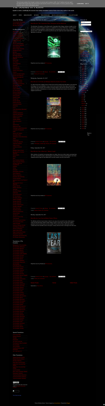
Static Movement (16, 208)
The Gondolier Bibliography (19, 22)
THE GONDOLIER (45, 15)
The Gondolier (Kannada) (18, 285)
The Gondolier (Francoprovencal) (17, 264)
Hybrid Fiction (16, 124)
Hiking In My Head (84, 52)
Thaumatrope (16, 218)
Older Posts (73, 283)
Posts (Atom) (40, 285)
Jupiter (14, 138)
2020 (83, 77)
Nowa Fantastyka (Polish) (18, 161)
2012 (83, 115)
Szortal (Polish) (16, 213)
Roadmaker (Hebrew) (18, 373)
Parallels (15, 338)
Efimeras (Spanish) (17, 92)
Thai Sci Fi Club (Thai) (18, 216)
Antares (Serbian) (17, 40)
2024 (83, 69)
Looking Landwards (17, 146)
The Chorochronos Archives (19, 220)
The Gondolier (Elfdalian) (18, 260)
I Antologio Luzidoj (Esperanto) (20, 128)
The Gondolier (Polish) (18, 304)
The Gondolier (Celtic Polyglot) (20, 253)
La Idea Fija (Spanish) (18, 141)
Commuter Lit (16, 67)
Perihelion (15, 169)
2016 (83, 107)
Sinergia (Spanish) (17, 201)
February (84, 103)
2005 (83, 128)
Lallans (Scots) (16, 145)
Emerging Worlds (17, 93)
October (83, 88)
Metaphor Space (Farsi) (18, 150)
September (84, 90)
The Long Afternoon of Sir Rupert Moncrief (86, 41)
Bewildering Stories (17, 50)
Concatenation (16, 68)
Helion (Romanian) (17, 121)
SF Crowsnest (48, 63)
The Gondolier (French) (18, 266)
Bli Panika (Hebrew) (17, 55)
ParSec (14, 168)
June (83, 96)
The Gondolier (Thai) (17, 321)
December (84, 84)
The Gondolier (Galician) (18, 270)
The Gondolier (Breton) (18, 250)
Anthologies (37, 143)
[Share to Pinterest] (64, 72)
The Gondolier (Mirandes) (19, 299)
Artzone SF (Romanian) (18, 43)
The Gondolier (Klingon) (18, 287)
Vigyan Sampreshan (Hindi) (19, 232)
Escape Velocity (16, 100)
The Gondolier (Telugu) (18, 319)
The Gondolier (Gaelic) (18, 268)
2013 (83, 113)
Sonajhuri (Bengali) (17, 206)
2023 (83, 71)
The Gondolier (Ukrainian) (19, 323)
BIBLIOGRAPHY (28, 15)
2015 (83, 109)
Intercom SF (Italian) (17, 133)
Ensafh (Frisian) (16, 97)
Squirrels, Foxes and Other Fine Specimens (85, 38)
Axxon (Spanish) (16, 47)
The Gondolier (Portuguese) (19, 306)
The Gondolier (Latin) (18, 290)
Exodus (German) (17, 102)
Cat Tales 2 (15, 61)
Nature (14, 156)
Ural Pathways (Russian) (18, 226)
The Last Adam (16, 346)
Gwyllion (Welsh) (16, 119)
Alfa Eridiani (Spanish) (18, 35)
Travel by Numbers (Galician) (19, 376)
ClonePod (15, 65)
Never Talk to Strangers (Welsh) (20, 371)
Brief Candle (15, 60)
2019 (83, 79)
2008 (83, 122)
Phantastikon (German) (18, 171)
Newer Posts (35, 283)
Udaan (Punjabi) (16, 223)
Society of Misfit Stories (18, 204)
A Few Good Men (17, 334)
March (83, 101)
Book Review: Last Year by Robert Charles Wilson (44, 218)
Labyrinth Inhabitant (17, 143)
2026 (83, 66)
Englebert (82, 51)
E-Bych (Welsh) (16, 88)
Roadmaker (15, 339)
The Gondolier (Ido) (17, 277)
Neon (14, 158)
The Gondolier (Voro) (17, 325)
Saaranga (15, 189)
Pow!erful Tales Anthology (18, 176)
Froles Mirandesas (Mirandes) (19, 109)
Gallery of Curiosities (17, 116)
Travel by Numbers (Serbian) (19, 378)
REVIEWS (36, 15)
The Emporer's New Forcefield (20, 343)
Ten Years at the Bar (17, 341)
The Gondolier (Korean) (18, 289)
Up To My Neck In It (17, 351)
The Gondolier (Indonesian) (19, 278)
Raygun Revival (16, 185)
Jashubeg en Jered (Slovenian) (20, 136)
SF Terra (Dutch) (16, 196)
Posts (83, 22)
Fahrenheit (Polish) (17, 104)
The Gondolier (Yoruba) (18, 328)
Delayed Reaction (17, 336)
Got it (87, 3)
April (83, 99)
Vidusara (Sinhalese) (17, 228)
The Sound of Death (85, 54)
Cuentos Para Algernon (18, 75)
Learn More (80, 3)
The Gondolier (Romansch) (19, 309)
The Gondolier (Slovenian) (19, 316)
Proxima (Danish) (17, 178)
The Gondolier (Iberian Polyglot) (20, 275)
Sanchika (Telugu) (17, 191)
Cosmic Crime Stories (18, 70)
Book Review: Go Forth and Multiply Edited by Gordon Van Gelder (48, 81)
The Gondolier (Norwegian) (19, 301)
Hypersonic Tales (17, 126)
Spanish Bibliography (17, 23)
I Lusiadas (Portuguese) (18, 129)
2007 (83, 124)
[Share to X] (61, 72)
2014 (83, 111)
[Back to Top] (104, 405)
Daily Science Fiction (17, 80)
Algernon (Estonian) (17, 36)
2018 (83, 81)
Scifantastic (15, 192)
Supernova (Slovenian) (18, 211)
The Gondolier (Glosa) (18, 271)
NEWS (20, 15)
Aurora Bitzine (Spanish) (18, 45)
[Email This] (58, 72)
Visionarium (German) (18, 233)
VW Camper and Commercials (20, 235)
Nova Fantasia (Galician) (18, 160)
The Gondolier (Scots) (18, 313)
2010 (83, 119)
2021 (83, 75)
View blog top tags (17, 395)
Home (54, 283)
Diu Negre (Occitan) (17, 85)
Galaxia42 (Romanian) (18, 114)
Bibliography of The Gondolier (19, 245)
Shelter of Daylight (17, 199)
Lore (14, 148)
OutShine (15, 166)
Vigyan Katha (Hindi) (17, 230)
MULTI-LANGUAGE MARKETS (59, 15)
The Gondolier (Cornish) (18, 255)
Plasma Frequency (17, 175)
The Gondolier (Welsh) (18, 326)
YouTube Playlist (84, 43)
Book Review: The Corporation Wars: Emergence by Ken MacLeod (48, 23)
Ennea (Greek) (16, 95)
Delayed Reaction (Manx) (18, 359)
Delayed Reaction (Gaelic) (19, 357)
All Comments (85, 24)
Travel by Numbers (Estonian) (19, 375)
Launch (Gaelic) (16, 369)
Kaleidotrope (16, 140)
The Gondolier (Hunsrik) (18, 273)
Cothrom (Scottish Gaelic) (18, 73)
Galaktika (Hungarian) (18, 112)
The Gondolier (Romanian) (19, 307)
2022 (83, 73)
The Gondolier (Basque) (18, 248)
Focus (14, 107)
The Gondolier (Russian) (18, 311)
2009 (83, 121)
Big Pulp (15, 52)
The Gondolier (16, 344)
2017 (83, 83)
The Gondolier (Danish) (18, 257)
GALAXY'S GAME (73, 15)
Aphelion (15, 41)
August (83, 92)
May (83, 97)
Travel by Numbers (84, 56)
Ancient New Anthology (18, 38)
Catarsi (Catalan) (17, 63)
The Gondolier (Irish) (17, 280)
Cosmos (15, 72)
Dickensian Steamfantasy (18, 83)
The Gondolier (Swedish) (18, 318)
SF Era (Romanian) (17, 194)
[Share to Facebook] (62, 72)
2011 (83, 117)
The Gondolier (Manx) (18, 297)
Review (36, 73)
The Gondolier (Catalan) (18, 251)
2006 (83, 126)
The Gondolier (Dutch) (18, 258)
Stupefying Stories (17, 209)
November (84, 86)
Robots (39, 210)
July (83, 94)
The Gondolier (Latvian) (18, 292)
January (83, 105)
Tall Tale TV (15, 215)
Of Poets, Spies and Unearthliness (17, 164)
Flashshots (15, 105)
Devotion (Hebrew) (17, 360)
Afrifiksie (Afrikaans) (17, 33)
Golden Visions (16, 117)
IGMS (14, 131)
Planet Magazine (16, 173)
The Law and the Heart (18, 221)
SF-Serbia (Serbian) (17, 197)
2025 (83, 68)
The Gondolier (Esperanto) (19, 262)
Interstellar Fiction (17, 135)
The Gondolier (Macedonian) (19, 295)
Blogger (68, 403)
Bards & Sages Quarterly (18, 48)
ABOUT (14, 15)
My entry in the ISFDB (18, 25)
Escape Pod (15, 99)
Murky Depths (16, 155)
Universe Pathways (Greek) (19, 225)
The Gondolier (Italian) (18, 282)
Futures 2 (15, 111)
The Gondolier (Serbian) (18, 314)
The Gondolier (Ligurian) (18, 294)
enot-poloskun (57, 403)
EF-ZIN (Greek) (16, 90)
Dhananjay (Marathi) (17, 81)
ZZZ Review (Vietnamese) (19, 237)
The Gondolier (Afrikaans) (19, 246)
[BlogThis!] (60, 72)
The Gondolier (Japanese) (19, 283)
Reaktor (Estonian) (17, 187)
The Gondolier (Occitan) (18, 302)
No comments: (52, 71)
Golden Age (42, 143)
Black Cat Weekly (17, 53)
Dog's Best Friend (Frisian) (19, 362)
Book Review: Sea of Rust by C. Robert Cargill (43, 151)
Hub (14, 123)
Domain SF (15, 87)
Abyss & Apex (16, 31)
